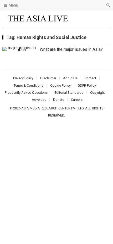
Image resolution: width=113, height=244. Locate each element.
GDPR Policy (87, 85)
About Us (70, 78)
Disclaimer (48, 78)
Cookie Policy (60, 85)
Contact (90, 78)
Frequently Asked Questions (26, 93)
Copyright (97, 93)
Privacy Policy (23, 78)
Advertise (39, 100)
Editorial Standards (68, 93)
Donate (58, 100)
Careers (77, 100)
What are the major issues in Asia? (71, 49)
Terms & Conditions (28, 85)
